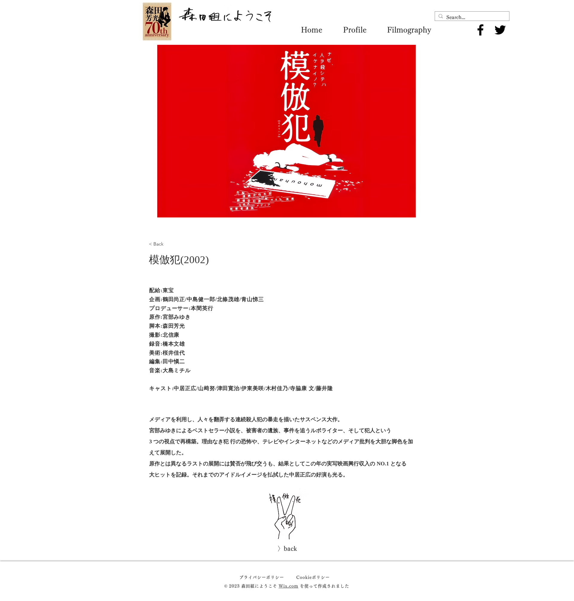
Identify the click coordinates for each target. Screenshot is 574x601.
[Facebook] (480, 29)
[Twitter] (500, 29)
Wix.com (288, 586)
